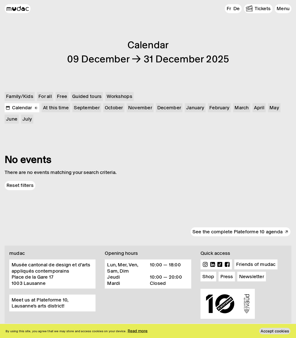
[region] (148, 331)
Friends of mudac (256, 264)
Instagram (205, 264)
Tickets (263, 9)
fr (229, 9)
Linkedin (212, 264)
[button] (283, 8)
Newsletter (251, 277)
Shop (208, 277)
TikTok (219, 264)
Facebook (227, 264)
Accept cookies (275, 331)
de (236, 9)
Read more (138, 330)
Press (226, 277)
